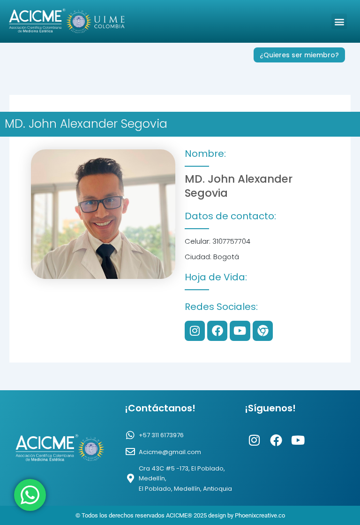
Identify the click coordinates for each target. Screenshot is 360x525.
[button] (339, 21)
